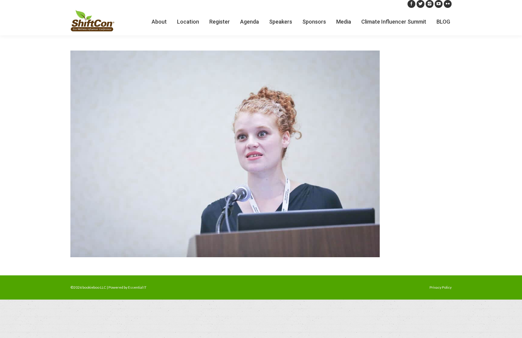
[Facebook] (411, 4)
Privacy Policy (441, 287)
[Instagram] (429, 4)
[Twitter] (420, 4)
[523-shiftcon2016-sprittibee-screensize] (261, 154)
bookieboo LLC (94, 287)
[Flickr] (448, 4)
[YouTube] (439, 4)
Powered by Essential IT (127, 287)
